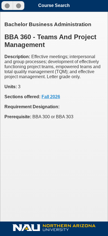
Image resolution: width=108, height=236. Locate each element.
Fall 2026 (51, 96)
